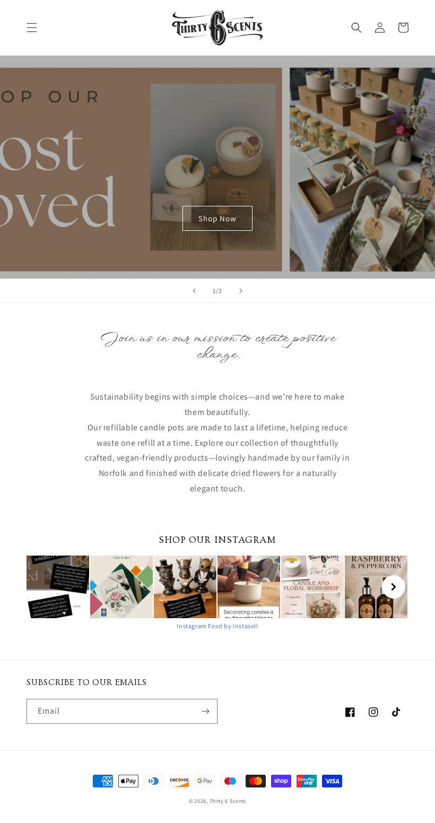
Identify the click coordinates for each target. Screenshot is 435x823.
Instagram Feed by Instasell (217, 626)
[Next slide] (241, 290)
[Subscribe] (205, 711)
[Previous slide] (194, 290)
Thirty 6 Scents (228, 801)
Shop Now (217, 218)
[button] (32, 27)
